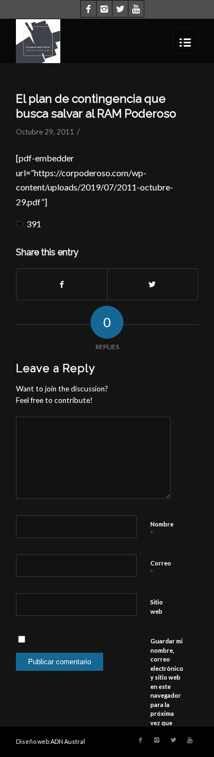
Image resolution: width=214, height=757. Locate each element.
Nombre (161, 529)
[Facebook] (88, 9)
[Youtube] (136, 9)
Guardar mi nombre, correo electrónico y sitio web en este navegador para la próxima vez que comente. (166, 686)
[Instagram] (104, 9)
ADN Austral (67, 741)
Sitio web (156, 606)
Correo (160, 568)
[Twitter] (120, 9)
